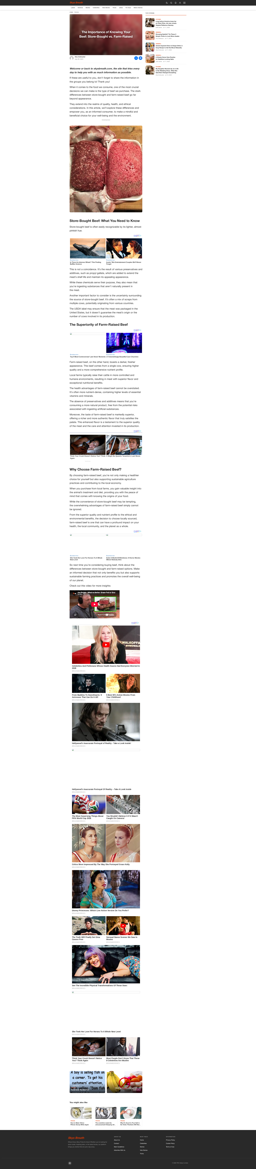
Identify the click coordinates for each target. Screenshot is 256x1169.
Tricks (114, 7)
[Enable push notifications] (176, 3)
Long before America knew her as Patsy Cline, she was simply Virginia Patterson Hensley (166, 23)
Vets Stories (106, 7)
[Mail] (70, 1163)
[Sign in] (180, 3)
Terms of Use (170, 1147)
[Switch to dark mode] (167, 3)
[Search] (171, 3)
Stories (88, 7)
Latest (73, 7)
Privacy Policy (170, 1140)
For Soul (128, 7)
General (80, 7)
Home (71, 12)
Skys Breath (76, 3)
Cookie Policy (170, 1143)
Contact (116, 1143)
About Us (117, 1140)
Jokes (121, 7)
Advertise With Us (119, 1150)
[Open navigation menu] (184, 3)
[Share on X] (136, 58)
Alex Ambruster (80, 57)
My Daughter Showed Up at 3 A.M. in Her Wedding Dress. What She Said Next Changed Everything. (167, 70)
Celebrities (96, 7)
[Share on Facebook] (140, 58)
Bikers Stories (138, 7)
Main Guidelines (119, 1147)
